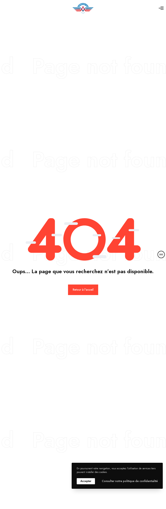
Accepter (85, 481)
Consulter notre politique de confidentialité (130, 481)
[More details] (161, 254)
